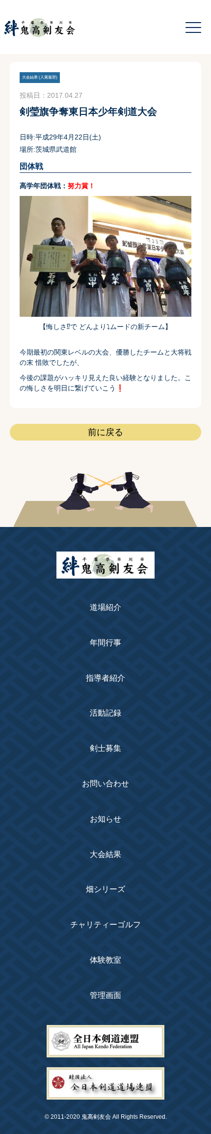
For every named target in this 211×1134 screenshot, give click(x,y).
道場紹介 (105, 607)
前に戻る (105, 432)
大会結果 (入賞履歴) (39, 77)
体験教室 (105, 960)
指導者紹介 (105, 678)
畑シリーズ (105, 889)
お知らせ (105, 819)
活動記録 (105, 713)
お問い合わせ (105, 783)
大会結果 (105, 854)
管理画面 (105, 995)
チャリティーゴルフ (105, 924)
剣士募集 (105, 748)
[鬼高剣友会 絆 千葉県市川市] (105, 573)
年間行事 (105, 642)
